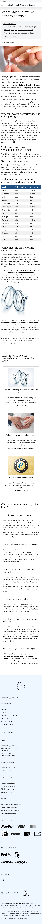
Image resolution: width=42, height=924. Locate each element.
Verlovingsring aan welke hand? (11, 804)
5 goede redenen (6, 706)
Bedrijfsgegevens (7, 724)
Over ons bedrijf (6, 721)
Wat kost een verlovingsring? (10, 810)
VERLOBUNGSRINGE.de (10, 768)
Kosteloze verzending (8, 786)
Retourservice (8, 732)
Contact (4, 709)
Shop (4, 1)
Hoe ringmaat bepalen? (9, 807)
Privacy (3, 712)
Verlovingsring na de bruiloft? (21, 448)
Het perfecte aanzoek (8, 813)
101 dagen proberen (7, 789)
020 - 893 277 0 (12, 893)
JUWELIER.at (6, 771)
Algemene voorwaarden (9, 715)
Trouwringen (21, 405)
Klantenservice (6, 703)
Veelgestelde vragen (8, 783)
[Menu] (2, 5)
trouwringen (33, 325)
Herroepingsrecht (7, 718)
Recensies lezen (21, 490)
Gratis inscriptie (6, 792)
